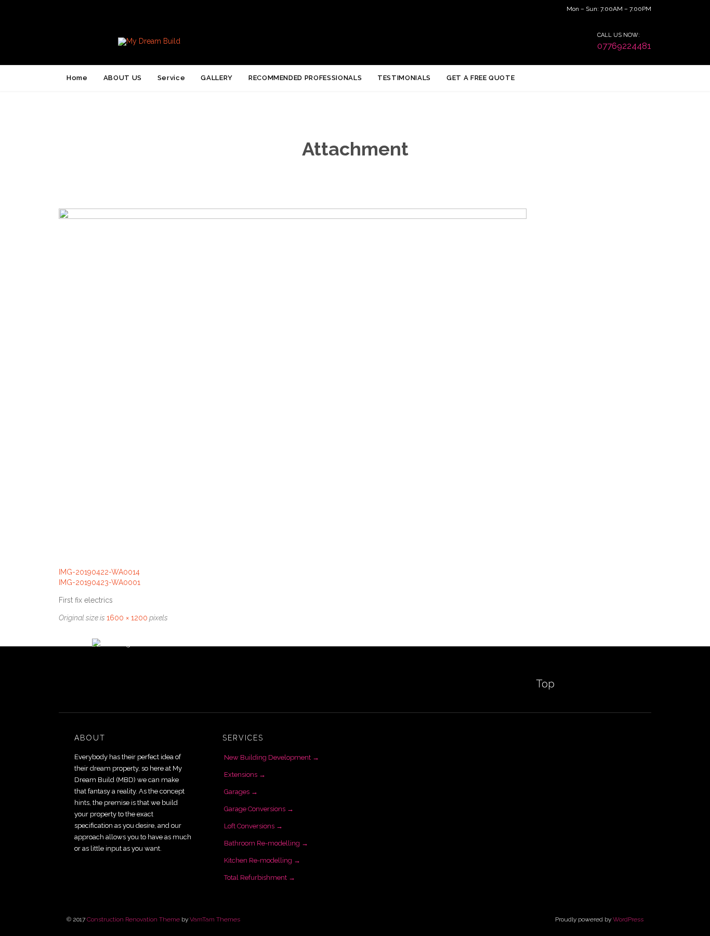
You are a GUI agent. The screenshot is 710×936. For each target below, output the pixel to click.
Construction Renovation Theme (133, 919)
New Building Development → (271, 757)
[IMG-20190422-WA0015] (355, 384)
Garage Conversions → (259, 809)
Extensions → (245, 774)
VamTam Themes (215, 919)
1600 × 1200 (127, 618)
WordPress (628, 919)
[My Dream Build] (149, 41)
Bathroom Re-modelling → (266, 843)
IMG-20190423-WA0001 (99, 582)
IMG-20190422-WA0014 (99, 572)
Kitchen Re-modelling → (262, 860)
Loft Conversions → (253, 826)
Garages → (241, 792)
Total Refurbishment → (259, 877)
